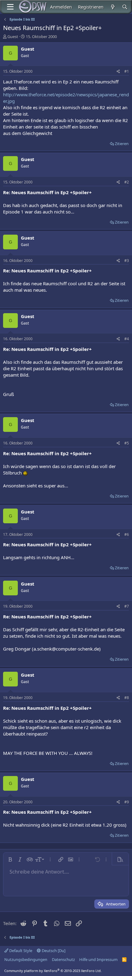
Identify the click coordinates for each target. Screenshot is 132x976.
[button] (10, 859)
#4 (126, 338)
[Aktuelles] (112, 7)
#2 (126, 182)
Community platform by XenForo (53, 970)
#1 (126, 71)
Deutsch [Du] (53, 950)
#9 (126, 802)
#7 (126, 606)
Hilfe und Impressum (98, 959)
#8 (126, 697)
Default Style (20, 950)
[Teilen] (118, 71)
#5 (126, 443)
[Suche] (125, 7)
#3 (126, 260)
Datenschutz (63, 959)
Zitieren (122, 143)
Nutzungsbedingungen (25, 959)
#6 (126, 534)
